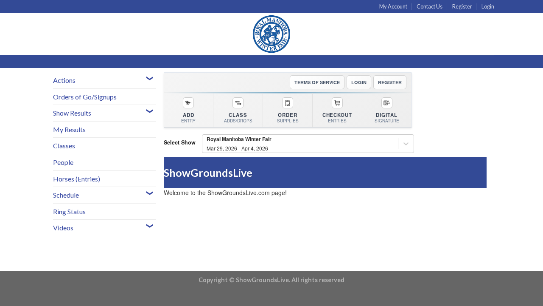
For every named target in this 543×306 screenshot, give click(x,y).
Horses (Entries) (76, 179)
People (63, 162)
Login (487, 6)
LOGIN (359, 82)
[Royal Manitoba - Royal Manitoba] (271, 34)
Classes (64, 146)
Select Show (180, 142)
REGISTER (390, 82)
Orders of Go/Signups (85, 97)
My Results (69, 129)
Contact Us (429, 6)
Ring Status (69, 211)
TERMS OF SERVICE (317, 82)
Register (462, 6)
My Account (393, 6)
